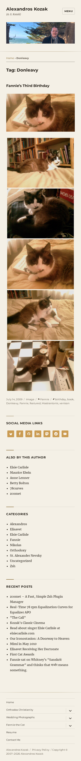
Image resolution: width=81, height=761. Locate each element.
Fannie (44, 399)
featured (35, 403)
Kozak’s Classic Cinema (27, 623)
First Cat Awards (22, 654)
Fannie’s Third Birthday (27, 86)
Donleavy (12, 403)
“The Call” (18, 617)
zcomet (15, 493)
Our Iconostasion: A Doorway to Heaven (40, 638)
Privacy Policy (41, 749)
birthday (60, 399)
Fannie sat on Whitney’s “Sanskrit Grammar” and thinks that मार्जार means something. (39, 665)
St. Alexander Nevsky (26, 555)
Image (30, 399)
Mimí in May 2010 (23, 644)
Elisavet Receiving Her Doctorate (34, 649)
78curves (16, 488)
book (70, 399)
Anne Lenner (19, 478)
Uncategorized (21, 561)
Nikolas (15, 545)
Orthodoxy (18, 550)
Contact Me (13, 739)
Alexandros (18, 524)
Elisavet (16, 529)
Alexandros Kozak (27, 9)
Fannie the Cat (15, 724)
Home (10, 58)
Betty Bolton (19, 483)
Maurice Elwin (20, 472)
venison (65, 403)
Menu (68, 11)
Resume (11, 732)
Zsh (12, 566)
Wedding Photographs (20, 717)
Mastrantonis (50, 403)
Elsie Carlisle (19, 467)
